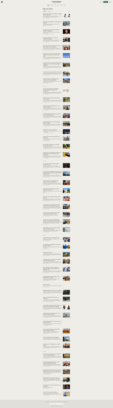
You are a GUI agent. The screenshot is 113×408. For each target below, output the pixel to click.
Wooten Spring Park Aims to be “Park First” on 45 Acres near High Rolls (52, 354)
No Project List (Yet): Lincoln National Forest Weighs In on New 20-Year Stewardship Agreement (52, 64)
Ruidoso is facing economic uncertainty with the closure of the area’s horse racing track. (52, 373)
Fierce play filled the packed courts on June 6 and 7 (51, 215)
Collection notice (65, 401)
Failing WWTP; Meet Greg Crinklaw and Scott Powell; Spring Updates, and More (51, 378)
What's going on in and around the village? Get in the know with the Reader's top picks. (52, 239)
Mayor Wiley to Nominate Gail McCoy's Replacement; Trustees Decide (51, 32)
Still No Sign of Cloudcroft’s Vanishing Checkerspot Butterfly (51, 145)
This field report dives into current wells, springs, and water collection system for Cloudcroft (52, 81)
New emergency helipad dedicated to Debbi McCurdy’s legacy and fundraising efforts (51, 24)
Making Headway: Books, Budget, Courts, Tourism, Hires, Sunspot (51, 277)
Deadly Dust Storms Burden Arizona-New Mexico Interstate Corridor (51, 314)
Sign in (110, 1)
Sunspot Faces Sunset (47, 252)
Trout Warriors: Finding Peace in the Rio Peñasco (51, 345)
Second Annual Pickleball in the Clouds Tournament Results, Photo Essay (51, 213)
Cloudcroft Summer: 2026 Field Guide (51, 237)
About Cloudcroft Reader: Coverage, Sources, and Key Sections (52, 322)
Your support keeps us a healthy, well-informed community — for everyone (52, 131)
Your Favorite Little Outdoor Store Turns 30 (52, 72)
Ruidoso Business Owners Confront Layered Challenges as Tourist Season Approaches (52, 370)
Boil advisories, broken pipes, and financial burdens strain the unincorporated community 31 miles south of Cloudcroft (52, 183)
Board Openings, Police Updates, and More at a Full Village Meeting (52, 114)
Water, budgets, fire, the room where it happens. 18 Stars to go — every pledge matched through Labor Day (52, 16)
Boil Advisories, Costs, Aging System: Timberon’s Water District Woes (50, 181)
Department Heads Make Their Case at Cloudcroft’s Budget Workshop (51, 362)
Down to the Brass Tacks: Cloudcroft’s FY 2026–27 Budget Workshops (51, 330)
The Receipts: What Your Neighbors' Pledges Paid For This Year (52, 14)
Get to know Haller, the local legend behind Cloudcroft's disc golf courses (52, 247)
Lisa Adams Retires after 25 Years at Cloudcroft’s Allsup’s (50, 38)
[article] (56, 16)
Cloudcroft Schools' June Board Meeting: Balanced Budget (51, 122)
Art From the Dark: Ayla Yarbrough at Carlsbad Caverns (51, 164)
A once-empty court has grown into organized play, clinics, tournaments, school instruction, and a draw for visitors (52, 300)
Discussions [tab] (50, 11)
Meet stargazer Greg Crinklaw (47, 387)
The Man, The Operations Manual (50, 392)
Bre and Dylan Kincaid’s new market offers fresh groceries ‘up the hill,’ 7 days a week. (52, 139)
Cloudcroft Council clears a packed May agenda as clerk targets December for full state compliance (51, 279)
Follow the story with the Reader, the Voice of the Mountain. (52, 380)
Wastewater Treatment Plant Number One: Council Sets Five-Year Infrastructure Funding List (52, 153)
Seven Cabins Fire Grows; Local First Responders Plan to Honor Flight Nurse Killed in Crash (51, 268)
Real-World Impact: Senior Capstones (51, 337)
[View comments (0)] (49, 19)
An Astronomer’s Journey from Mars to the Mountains (52, 386)
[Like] (43, 287)
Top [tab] (46, 11)
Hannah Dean (47, 68)
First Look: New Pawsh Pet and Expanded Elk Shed (51, 197)
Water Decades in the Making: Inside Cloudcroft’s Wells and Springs (51, 79)
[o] (66, 23)
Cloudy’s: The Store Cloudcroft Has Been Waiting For (51, 137)
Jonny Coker (47, 255)
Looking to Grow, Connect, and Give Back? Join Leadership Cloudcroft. (52, 260)
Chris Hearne (47, 286)
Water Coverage (46, 284)
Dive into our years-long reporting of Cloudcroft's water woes (52, 285)
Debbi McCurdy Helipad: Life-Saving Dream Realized (52, 22)
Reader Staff (47, 263)
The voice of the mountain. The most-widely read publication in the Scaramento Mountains (52, 324)
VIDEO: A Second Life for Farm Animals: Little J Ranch (51, 98)
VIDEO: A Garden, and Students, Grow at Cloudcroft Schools (51, 106)
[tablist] (47, 11)
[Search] (100, 2)
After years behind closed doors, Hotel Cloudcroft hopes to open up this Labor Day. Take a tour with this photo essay (52, 48)
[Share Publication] (102, 2)
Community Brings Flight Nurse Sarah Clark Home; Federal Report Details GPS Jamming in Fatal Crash (52, 173)
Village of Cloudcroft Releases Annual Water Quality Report (51, 189)
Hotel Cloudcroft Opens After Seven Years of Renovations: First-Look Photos (52, 46)
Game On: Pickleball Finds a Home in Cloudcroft (51, 298)
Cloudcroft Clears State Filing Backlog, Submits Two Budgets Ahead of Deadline (51, 220)
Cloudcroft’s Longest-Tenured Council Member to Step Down (51, 30)
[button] (48, 5)
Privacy (59, 401)
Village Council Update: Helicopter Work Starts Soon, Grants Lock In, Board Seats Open (51, 55)
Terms (61, 401)
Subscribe (105, 1)
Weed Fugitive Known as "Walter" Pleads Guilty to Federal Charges (51, 228)
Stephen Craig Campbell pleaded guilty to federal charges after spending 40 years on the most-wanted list (52, 231)
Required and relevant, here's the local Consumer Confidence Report (52, 191)
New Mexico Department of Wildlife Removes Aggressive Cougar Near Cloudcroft (50, 90)
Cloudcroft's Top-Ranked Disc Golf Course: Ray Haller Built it (52, 245)
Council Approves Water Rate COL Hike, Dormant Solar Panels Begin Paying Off (51, 205)
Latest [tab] (44, 11)
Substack (52, 406)
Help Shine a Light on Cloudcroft (50, 129)
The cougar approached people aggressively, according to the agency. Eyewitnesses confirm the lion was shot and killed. (52, 93)
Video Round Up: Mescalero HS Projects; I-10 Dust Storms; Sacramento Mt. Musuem (52, 306)
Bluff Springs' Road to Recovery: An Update (52, 290)
